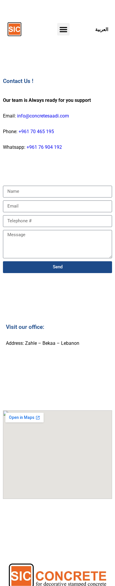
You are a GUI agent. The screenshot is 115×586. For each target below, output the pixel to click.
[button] (63, 29)
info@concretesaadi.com (43, 116)
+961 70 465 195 (36, 131)
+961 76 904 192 (44, 147)
